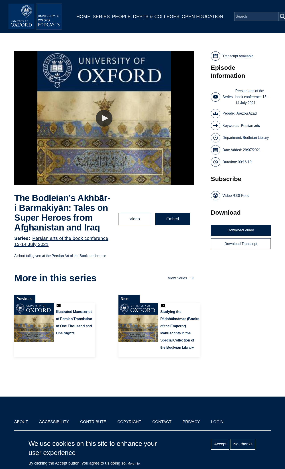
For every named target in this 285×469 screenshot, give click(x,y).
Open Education (202, 16)
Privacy (191, 422)
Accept (220, 444)
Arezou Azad (246, 113)
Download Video (241, 230)
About (21, 422)
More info (134, 463)
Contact (161, 422)
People (121, 16)
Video (135, 219)
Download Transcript (240, 244)
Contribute (93, 422)
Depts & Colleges (156, 16)
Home (83, 16)
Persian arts (250, 126)
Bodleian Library (256, 138)
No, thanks (242, 444)
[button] (104, 118)
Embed (172, 219)
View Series (177, 278)
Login (217, 422)
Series (101, 16)
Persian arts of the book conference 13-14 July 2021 (251, 97)
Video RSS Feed (235, 195)
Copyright (129, 422)
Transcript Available (238, 56)
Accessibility (54, 422)
